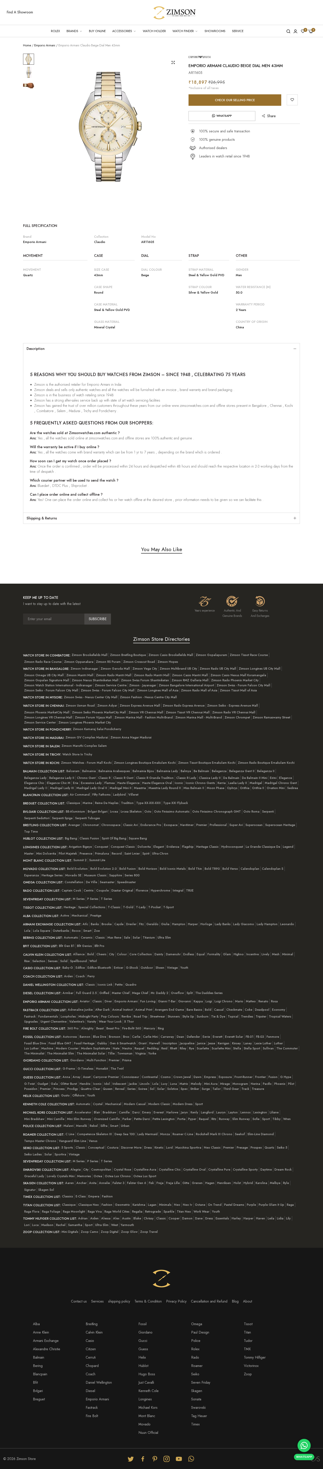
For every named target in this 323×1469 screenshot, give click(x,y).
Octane (200, 1204)
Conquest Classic (123, 846)
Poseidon (30, 1089)
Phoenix (279, 1084)
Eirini (273, 778)
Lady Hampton (267, 924)
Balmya (186, 771)
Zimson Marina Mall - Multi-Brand (198, 717)
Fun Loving (147, 1001)
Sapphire (115, 875)
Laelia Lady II (237, 783)
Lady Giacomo (243, 924)
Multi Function (96, 1060)
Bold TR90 (212, 868)
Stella (237, 1048)
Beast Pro (113, 1028)
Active (64, 915)
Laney (247, 1043)
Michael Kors (148, 1407)
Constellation (74, 882)
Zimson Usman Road (80, 705)
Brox (126, 1036)
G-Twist (29, 1084)
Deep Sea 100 (124, 1134)
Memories (84, 1176)
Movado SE (73, 875)
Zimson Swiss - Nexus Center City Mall (90, 697)
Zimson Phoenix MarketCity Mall (46, 712)
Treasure (258, 1089)
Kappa (198, 1001)
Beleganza (219, 771)
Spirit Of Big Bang (114, 838)
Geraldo (152, 924)
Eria (75, 783)
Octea (98, 1176)
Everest (159, 1112)
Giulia (165, 924)
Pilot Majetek (68, 853)
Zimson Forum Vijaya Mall (93, 717)
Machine (47, 1048)
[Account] (295, 31)
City (111, 954)
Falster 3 (118, 1183)
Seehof (240, 1134)
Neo (177, 1204)
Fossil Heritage (84, 1043)
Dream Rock (283, 1169)
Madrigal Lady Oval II (91, 788)
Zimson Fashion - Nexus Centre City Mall (148, 697)
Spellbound (78, 961)
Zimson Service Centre (111, 685)
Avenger (74, 825)
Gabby (102, 1043)
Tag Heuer (199, 1415)
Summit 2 (80, 860)
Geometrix (122, 1204)
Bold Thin (195, 868)
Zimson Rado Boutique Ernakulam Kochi (266, 762)
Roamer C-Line (182, 1134)
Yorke (152, 1053)
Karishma (138, 1204)
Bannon (85, 1036)
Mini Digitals (70, 1232)
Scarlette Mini (221, 1048)
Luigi (208, 1001)
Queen (108, 1089)
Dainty (158, 954)
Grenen (197, 1183)
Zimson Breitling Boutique (128, 655)
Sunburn (203, 1016)
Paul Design (200, 1332)
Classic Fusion (89, 838)
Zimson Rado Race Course (43, 662)
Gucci (142, 1340)
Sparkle (168, 1211)
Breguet (39, 1399)
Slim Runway (241, 1119)
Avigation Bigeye (80, 846)
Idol (107, 1084)
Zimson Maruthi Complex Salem (84, 746)
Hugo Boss (146, 1374)
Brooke (107, 924)
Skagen (196, 1390)
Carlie (136, 1036)
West (114, 1225)
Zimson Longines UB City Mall (259, 668)
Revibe (126, 1016)
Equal (201, 954)
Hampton (178, 924)
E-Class (81, 1196)
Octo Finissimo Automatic (172, 811)
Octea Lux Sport (144, 1176)
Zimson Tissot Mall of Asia (238, 690)
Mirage (225, 1084)
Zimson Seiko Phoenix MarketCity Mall (99, 712)
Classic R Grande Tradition (155, 778)
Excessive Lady (91, 783)
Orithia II (258, 788)
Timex (195, 1424)
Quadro (130, 984)
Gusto (65, 1095)
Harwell (154, 1043)
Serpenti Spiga (62, 818)
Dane (199, 1218)
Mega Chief (140, 993)
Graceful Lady (34, 1176)
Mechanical (80, 915)
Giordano (77, 1060)
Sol (152, 1089)
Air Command (80, 794)
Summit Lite (97, 860)
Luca (35, 1225)
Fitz (141, 924)
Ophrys (232, 788)
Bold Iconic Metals (173, 868)
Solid (63, 961)
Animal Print (143, 1009)
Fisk (151, 1183)
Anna (66, 1077)
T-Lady (141, 907)
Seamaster (107, 882)
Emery (146, 1112)
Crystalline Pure (219, 1169)
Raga (290, 1204)
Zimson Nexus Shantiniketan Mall (95, 680)
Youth (184, 967)
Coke (248, 1009)
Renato (263, 1001)
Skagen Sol (46, 1190)
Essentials (222, 1218)
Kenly (194, 1112)
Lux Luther (31, 1048)
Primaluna (102, 853)
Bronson (114, 1036)
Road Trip (140, 1016)
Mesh (275, 954)
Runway (224, 1119)
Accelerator (83, 1112)
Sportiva (60, 1154)
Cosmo (166, 1077)
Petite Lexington (163, 1119)
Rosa (274, 1001)
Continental (150, 1077)
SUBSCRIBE (98, 618)
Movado (144, 1424)
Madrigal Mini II (120, 788)
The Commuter (287, 1048)
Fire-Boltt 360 (131, 1028)
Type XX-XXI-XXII (148, 803)
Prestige (95, 915)
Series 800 (132, 875)
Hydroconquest (232, 846)
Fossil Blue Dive (35, 1043)
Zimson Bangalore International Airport (186, 685)
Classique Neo (88, 1204)
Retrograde (153, 1211)
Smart (87, 930)
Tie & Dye (218, 1016)
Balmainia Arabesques (114, 771)
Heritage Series (52, 875)
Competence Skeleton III (94, 1134)
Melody (196, 1084)
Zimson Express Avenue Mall (140, 705)
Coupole (102, 890)
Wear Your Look (110, 1021)
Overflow (177, 993)
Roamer (197, 1365)
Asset (87, 1077)
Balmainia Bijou (143, 771)
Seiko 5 (282, 1147)
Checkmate (234, 1009)
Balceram (73, 771)
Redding (153, 1048)
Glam (227, 954)
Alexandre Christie (46, 1349)
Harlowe (172, 1112)
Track (245, 1089)
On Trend (214, 1204)
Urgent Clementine (53, 1021)
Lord (169, 1147)
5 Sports (67, 1147)
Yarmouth (127, 1225)
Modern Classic (159, 1104)
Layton (233, 1112)
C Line (69, 1134)
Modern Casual (135, 1104)
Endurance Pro (150, 825)
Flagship (188, 846)
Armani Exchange (46, 1340)
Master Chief (120, 993)
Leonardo (287, 924)
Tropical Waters (280, 1016)
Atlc (85, 924)
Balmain (38, 1357)
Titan (247, 1332)
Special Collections (91, 907)
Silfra (103, 1126)
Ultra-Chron (160, 853)
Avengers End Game (169, 1009)
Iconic (179, 783)
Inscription (170, 1043)
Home (27, 45)
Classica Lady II (210, 778)
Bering (38, 1365)
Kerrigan (223, 1043)
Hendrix (85, 1084)
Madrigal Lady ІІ (35, 788)
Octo (147, 811)
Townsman (124, 1053)
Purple (251, 1204)
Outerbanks (61, 930)
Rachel (60, 1225)
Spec (184, 1089)
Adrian (83, 1218)
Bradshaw (109, 1112)
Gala (54, 1084)
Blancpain (40, 1374)
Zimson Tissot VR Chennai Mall (188, 712)
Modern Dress (182, 1104)
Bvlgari (38, 1390)
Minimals (165, 1204)
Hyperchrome (160, 890)
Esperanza (31, 875)
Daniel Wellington (99, 1382)
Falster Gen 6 (136, 1183)
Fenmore (273, 1036)
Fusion (273, 1077)
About (247, 1301)
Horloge (206, 924)
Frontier (260, 1077)
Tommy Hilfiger (255, 1357)
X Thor (129, 1021)
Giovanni (184, 1001)
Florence (142, 890)
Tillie (111, 1053)
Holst (237, 1183)
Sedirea (292, 788)
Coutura (112, 1147)
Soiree (142, 1089)
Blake (137, 1218)
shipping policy (119, 1301)
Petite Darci (142, 1119)
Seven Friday (200, 1382)
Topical (233, 1016)
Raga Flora (31, 1211)
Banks (95, 924)
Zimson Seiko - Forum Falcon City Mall (51, 690)
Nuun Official (148, 1432)
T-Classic (114, 907)
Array (76, 1077)
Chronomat (91, 825)
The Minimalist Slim (60, 1053)
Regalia (137, 1211)
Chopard (92, 1365)
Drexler (131, 924)
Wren (287, 1119)
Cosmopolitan (101, 1169)
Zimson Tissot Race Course (249, 655)
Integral (178, 890)
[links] (131, 1459)
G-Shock (132, 967)
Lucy (164, 1084)
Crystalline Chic (170, 1169)
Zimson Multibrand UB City (178, 668)
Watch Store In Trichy (77, 754)
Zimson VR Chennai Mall (146, 712)
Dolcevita (144, 846)
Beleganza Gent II (241, 771)
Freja (159, 1183)
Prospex (256, 1147)
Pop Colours (110, 1016)
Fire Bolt (92, 1415)
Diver (108, 1001)
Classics (67, 1196)
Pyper (192, 1119)
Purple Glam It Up (271, 1204)
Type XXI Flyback (175, 803)
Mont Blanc (146, 1415)
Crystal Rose (122, 1169)
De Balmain (231, 778)
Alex (116, 1218)
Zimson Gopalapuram (211, 655)
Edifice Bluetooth (99, 967)
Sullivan (268, 1048)
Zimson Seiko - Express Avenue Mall (232, 705)
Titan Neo (184, 1211)
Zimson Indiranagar (84, 668)
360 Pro (73, 1028)
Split (190, 993)
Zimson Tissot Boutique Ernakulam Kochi (206, 762)
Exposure (225, 1077)
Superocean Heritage (280, 825)
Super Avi (236, 825)
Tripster (261, 1016)
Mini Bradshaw (34, 1119)
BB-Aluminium (75, 811)
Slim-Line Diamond (260, 1134)
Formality (213, 954)
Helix (142, 1357)
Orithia (244, 788)
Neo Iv (187, 1204)
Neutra (127, 1048)
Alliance (79, 954)
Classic (100, 937)
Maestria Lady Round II (165, 788)
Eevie (206, 1036)
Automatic (71, 937)
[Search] (288, 31)
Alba (36, 1323)
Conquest (101, 846)
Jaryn (184, 1112)
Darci (136, 1112)
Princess (59, 1089)
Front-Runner (243, 1077)
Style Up (188, 1016)
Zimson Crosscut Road (139, 662)
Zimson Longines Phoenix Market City (84, 722)
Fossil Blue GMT (60, 1043)
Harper (193, 924)
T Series (106, 899)
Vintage (172, 967)
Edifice (80, 967)
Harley (236, 1218)
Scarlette (203, 1048)
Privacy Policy (176, 1301)
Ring (161, 1028)
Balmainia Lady (167, 771)
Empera (93, 1196)
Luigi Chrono (223, 1001)
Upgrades (31, 1021)
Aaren (69, 1183)
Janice (201, 1043)
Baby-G (67, 967)
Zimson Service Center (40, 722)
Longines (145, 1399)
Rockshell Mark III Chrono (214, 1134)
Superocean (254, 825)
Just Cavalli (146, 1382)
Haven (260, 1218)
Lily (288, 1218)
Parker (126, 1119)
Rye (191, 1048)
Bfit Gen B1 (66, 946)
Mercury (149, 1028)
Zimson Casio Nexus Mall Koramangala (238, 675)
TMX (247, 1349)
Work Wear (201, 1211)
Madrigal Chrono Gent (281, 783)
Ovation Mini (276, 788)
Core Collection (140, 954)
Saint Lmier (132, 853)
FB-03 (260, 1036)
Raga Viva (95, 1211)
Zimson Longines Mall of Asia (157, 690)
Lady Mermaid (147, 1134)
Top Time (31, 831)
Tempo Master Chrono (40, 1141)
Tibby (276, 1119)
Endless (188, 954)
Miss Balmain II (193, 788)
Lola (27, 930)
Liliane (274, 1112)
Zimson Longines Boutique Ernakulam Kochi (145, 762)
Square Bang (138, 838)
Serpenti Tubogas (87, 818)
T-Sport (168, 907)
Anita (92, 1183)
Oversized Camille (107, 1119)
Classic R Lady (186, 778)
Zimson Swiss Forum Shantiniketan (145, 680)
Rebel (94, 1126)
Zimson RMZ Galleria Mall (190, 680)
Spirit (145, 853)
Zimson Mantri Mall (79, 675)
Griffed (104, 993)
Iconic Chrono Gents (200, 783)
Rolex (195, 1349)
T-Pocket (154, 907)
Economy (278, 1009)
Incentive (252, 954)
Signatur (30, 1190)
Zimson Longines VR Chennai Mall (48, 717)
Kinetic (158, 1147)
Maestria (140, 788)
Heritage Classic (207, 846)
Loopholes (68, 1016)
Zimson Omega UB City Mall (44, 675)
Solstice (172, 1089)
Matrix (184, 1084)
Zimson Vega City (144, 668)
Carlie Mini (150, 1036)
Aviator (85, 1001)
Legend (288, 846)
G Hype (285, 1077)
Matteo (251, 1001)
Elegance (285, 778)
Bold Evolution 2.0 (103, 868)
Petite (119, 984)
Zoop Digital (109, 1232)
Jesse (211, 1043)
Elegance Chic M (58, 783)
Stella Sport (252, 1048)
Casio (90, 1340)
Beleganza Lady (35, 778)
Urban (125, 1126)
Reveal (120, 1089)
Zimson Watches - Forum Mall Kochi (86, 762)
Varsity (91, 1021)
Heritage (70, 907)
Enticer (118, 967)
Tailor (216, 1089)
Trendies (247, 1016)
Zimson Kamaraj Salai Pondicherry (97, 729)
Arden (68, 976)
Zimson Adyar (107, 705)
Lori (26, 1225)
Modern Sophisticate (95, 1048)
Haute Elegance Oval (157, 783)
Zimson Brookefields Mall (89, 655)
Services (97, 1301)
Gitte (185, 1183)
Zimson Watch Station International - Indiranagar (58, 685)
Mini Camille (55, 1119)
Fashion (107, 1196)
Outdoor (147, 967)
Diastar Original (122, 890)
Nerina (255, 1084)
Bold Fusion (127, 868)
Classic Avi (130, 825)
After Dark (102, 1009)
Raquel (139, 1048)
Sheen (160, 967)
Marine (87, 803)
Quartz (269, 1147)
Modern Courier (67, 1048)
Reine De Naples (106, 803)
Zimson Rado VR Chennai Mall (233, 712)
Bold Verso (230, 868)
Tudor (248, 1340)
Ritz (213, 1119)
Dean (180, 1036)
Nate (116, 1048)
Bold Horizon (147, 868)
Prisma (126, 1060)
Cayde (118, 924)
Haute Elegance (128, 783)
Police (195, 1340)
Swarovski (198, 1407)
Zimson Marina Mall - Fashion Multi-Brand (143, 717)
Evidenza (173, 846)
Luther (278, 1043)
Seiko (195, 1374)
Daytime (266, 1169)
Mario (239, 1001)
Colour (122, 954)
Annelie (104, 1183)
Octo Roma (251, 811)
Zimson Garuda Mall (115, 668)
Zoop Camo (89, 1232)
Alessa (106, 1218)
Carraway (167, 1036)
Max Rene (114, 937)
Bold (90, 954)
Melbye (275, 1183)
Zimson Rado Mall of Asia (199, 690)
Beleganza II (265, 771)
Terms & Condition (148, 1301)
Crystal (98, 1104)
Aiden (94, 1218)
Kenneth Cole (148, 1390)
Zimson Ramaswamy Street (271, 717)
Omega (196, 1323)
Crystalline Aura (145, 1169)
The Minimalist (34, 1053)
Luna (173, 1084)
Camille (124, 1112)
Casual (219, 1009)
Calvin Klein (94, 1332)
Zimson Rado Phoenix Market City (235, 680)
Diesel (90, 1390)
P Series (92, 899)
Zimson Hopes (168, 662)
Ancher (81, 1183)
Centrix (89, 890)
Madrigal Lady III (62, 788)
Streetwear (157, 1016)
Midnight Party (88, 1016)
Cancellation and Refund (209, 1301)
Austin (126, 1218)
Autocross (70, 1036)
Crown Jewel (182, 1077)
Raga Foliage (51, 1211)
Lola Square (41, 930)
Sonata (196, 1399)
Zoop (248, 1374)
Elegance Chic (34, 783)
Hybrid (248, 1183)
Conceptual (96, 1147)
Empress (210, 1077)
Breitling (92, 1323)
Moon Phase (215, 788)
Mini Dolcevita (46, 853)
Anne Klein (41, 1332)
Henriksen (224, 1183)
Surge (206, 1089)
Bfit (35, 1382)
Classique (73, 803)
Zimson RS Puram (108, 662)
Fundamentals (48, 1016)
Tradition (127, 803)
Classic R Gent (123, 778)
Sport (199, 1104)
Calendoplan (250, 868)
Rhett (173, 1048)
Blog (235, 1301)
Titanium (149, 937)
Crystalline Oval (194, 1169)
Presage (242, 1147)
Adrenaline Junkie (80, 1009)
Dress (148, 1147)
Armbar (68, 993)
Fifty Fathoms (101, 794)
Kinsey (236, 1043)
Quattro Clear (90, 1089)
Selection (38, 961)
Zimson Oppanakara (78, 662)
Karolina (261, 1183)
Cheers (101, 954)
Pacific (267, 1084)
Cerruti (91, 1357)
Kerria (222, 783)
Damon (187, 1218)
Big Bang (71, 838)
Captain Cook (71, 890)
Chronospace (110, 825)
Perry (91, 976)
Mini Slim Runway (79, 1119)
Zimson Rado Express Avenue (184, 705)
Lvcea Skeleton (131, 811)
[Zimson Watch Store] (175, 12)
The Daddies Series (209, 993)
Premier (201, 825)
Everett (217, 1036)
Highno (239, 954)
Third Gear (231, 1089)
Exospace (171, 825)
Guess (143, 1349)
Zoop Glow (129, 1232)
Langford (207, 1112)
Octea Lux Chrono (118, 1176)
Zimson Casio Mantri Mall (190, 675)
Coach (80, 976)
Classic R (104, 778)
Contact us (79, 1301)
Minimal (287, 954)
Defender (193, 1036)
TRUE (190, 890)
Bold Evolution (77, 868)
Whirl (93, 961)
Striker (194, 1089)
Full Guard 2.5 (86, 993)
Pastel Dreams (234, 1204)
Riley (183, 1048)
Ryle (286, 1183)
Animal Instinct (122, 1009)
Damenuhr (173, 954)
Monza (165, 1134)
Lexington (260, 1112)
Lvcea (114, 811)
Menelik (81, 1126)
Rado (195, 1357)
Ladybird (119, 794)
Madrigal (256, 783)
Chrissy (149, 1218)
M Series (79, 899)
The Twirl (117, 1068)
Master (29, 853)
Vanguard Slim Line (72, 1141)
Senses (53, 961)
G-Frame (69, 1068)
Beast (100, 1028)
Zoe (97, 930)
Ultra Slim (164, 937)
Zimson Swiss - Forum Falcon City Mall (243, 685)
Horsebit (102, 1068)
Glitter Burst (68, 1084)
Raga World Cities (116, 1211)
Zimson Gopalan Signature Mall (46, 680)
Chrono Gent (86, 778)
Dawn (197, 1077)
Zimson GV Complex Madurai (86, 737)
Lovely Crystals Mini (60, 1176)
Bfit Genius (84, 946)
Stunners (174, 1016)
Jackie (133, 1084)
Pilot (291, 1084)
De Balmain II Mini (254, 778)
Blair (97, 1112)
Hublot (143, 1365)
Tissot (248, 1323)
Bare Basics (194, 1009)
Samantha (75, 1225)
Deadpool (262, 1009)
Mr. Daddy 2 (159, 993)
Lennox (245, 1112)
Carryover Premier (106, 1077)
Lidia (280, 1218)
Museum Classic (95, 875)
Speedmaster (126, 882)
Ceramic (87, 937)
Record (117, 853)
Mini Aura (211, 1084)
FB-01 (249, 1036)
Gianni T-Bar (167, 1001)
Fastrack (30, 1016)
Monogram (240, 1084)
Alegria (76, 1169)
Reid (164, 1048)
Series (131, 1089)
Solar (136, 937)
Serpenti (268, 811)
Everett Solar (234, 1036)
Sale (127, 937)
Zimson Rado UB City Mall (218, 668)
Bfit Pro (99, 946)
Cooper (174, 1218)
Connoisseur (130, 1077)
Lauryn (221, 1112)
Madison (47, 1225)
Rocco (76, 930)
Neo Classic (212, 1147)
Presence (86, 853)
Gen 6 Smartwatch (123, 1043)
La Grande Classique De (263, 846)
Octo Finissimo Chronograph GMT (216, 811)
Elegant (158, 846)
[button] (292, 99)
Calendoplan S (272, 868)
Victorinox (251, 1365)
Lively (265, 954)
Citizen (91, 1349)
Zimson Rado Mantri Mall (113, 675)
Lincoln (145, 1084)
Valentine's (76, 1021)
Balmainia (89, 771)
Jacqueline (187, 1043)
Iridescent (119, 1084)
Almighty (87, 1028)
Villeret (133, 794)
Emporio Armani (44, 45)
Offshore (78, 1095)
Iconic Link (105, 984)
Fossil (142, 1323)
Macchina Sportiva (188, 1147)
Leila (271, 1218)
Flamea (109, 783)
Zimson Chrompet (237, 717)
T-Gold (128, 907)
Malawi (68, 1126)
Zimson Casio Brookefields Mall (171, 655)
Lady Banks (222, 924)
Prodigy (72, 1089)
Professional (218, 825)
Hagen (209, 1183)
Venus (93, 1141)
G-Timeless (85, 1068)
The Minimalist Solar (91, 1053)
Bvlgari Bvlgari (97, 811)
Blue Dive (99, 1036)
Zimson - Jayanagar (142, 685)
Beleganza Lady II (61, 778)
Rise (27, 961)
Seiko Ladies (33, 1154)
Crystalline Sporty (245, 1169)
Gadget (42, 1084)
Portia (181, 1119)
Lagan (152, 1204)
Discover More (131, 1147)
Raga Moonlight (74, 1211)
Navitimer (187, 825)
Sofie (255, 1119)
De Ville (91, 882)
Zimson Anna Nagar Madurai (131, 737)
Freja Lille (173, 1183)
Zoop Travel (149, 1232)
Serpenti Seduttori (36, 818)
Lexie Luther (262, 1043)
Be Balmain (201, 771)
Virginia (140, 1053)
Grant (142, 1043)
